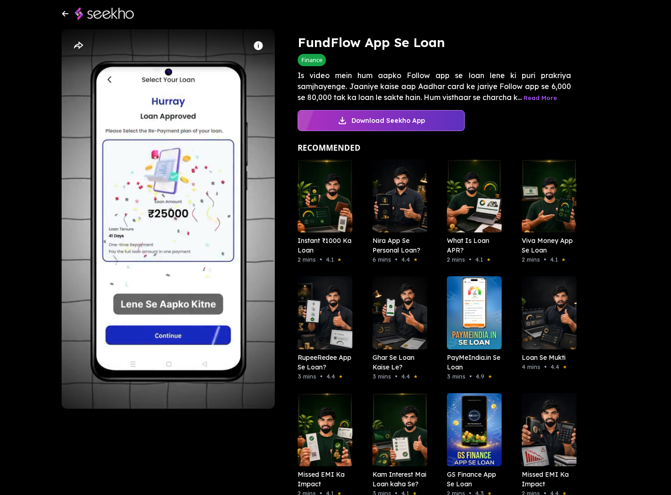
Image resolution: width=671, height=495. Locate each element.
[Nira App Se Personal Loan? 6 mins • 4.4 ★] (397, 195)
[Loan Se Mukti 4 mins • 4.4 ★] (546, 312)
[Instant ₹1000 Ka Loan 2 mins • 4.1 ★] (322, 195)
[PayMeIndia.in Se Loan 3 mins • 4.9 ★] (471, 312)
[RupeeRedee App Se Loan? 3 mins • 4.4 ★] (322, 312)
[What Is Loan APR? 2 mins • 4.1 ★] (471, 195)
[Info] (258, 46)
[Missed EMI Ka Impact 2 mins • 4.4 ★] (546, 429)
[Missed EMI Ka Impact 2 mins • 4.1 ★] (322, 429)
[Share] (78, 46)
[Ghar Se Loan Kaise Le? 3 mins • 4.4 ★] (397, 312)
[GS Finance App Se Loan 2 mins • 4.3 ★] (471, 429)
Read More (540, 97)
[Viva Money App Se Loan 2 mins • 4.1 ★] (546, 195)
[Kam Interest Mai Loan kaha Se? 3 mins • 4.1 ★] (397, 429)
